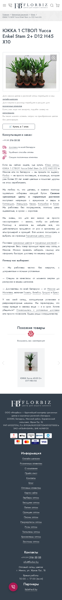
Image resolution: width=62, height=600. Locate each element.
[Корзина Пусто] (57, 5)
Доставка (13, 147)
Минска (51, 289)
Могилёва (8, 292)
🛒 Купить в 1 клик (18, 126)
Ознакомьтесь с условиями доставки (37, 310)
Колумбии (43, 204)
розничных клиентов (12, 106)
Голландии (8, 204)
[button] (57, 367)
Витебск (37, 292)
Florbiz (6, 175)
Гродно (46, 292)
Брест (56, 292)
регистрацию (8, 112)
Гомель (27, 292)
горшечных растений (46, 243)
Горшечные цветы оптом (38, 235)
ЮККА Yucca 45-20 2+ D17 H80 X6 (31, 379)
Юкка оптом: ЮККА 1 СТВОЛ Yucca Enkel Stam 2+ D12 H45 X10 (31, 166)
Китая (56, 204)
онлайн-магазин (10, 99)
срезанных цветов (22, 243)
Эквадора (21, 204)
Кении (33, 204)
